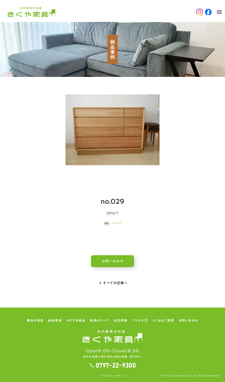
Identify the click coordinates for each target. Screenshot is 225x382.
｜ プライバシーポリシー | (112, 376)
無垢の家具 (35, 321)
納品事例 (55, 321)
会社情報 (120, 321)
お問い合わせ (188, 321)
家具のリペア (99, 321)
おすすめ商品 (75, 321)
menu (219, 12)
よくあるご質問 (163, 321)
